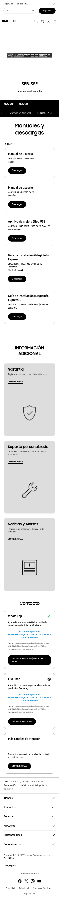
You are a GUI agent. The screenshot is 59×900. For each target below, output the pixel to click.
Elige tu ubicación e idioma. (15, 4)
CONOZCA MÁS (15, 381)
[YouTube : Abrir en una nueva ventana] (39, 881)
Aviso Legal (24, 888)
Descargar (17, 170)
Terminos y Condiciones (43, 888)
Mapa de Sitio (29, 893)
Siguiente (47, 10)
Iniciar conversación (22, 721)
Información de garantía (29, 91)
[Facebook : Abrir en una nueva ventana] (20, 881)
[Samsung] (8, 21)
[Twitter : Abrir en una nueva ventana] (26, 881)
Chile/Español (10, 865)
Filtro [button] (10, 143)
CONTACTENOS (44, 113)
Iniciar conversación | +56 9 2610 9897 (28, 660)
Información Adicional (20, 113)
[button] (29, 798)
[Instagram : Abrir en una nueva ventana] (33, 881)
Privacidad (10, 888)
